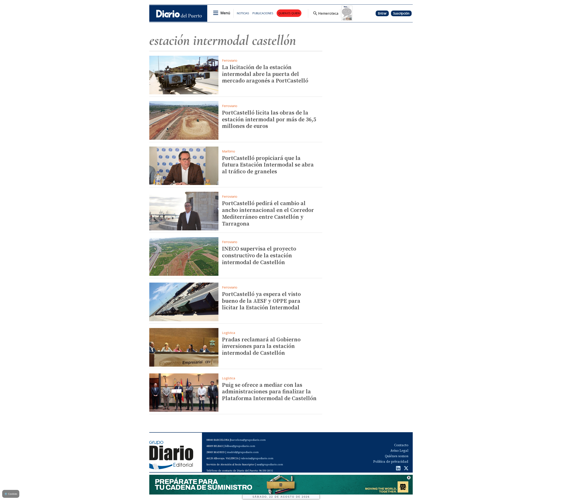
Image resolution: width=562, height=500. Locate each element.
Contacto (401, 445)
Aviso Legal (399, 450)
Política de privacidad (390, 461)
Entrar (382, 13)
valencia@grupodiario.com (257, 458)
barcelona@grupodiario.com (248, 440)
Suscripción (401, 13)
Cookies (10, 493)
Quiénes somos (396, 456)
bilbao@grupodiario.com (240, 446)
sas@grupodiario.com (270, 464)
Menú (225, 13)
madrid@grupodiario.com (243, 452)
